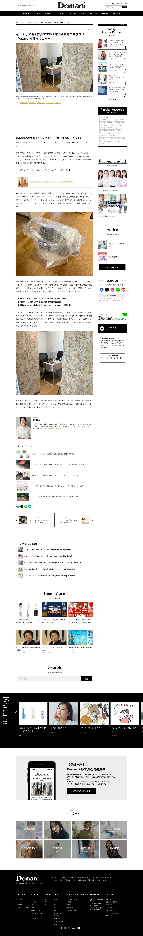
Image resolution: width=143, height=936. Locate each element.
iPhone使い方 (104, 135)
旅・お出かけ (57, 913)
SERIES (105, 14)
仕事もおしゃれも (111, 127)
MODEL (83, 14)
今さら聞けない (105, 117)
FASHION (27, 14)
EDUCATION (72, 14)
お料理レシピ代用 (105, 133)
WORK (47, 14)
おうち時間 (50, 102)
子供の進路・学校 (71, 910)
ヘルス (55, 907)
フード (55, 902)
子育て (55, 910)
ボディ (32, 907)
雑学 (46, 899)
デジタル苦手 (116, 133)
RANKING (115, 14)
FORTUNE (94, 14)
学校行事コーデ (71, 902)
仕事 (46, 902)
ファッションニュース (22, 907)
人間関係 (103, 119)
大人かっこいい (120, 138)
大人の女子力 (112, 119)
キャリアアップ (120, 125)
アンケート (111, 327)
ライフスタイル (25, 22)
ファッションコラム (21, 902)
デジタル (47, 904)
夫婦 (112, 125)
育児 (102, 122)
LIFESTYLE (58, 14)
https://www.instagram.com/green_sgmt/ (51, 428)
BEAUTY (37, 14)
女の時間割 (109, 141)
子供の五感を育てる (72, 899)
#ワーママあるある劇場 (107, 138)
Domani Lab (24, 102)
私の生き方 (57, 918)
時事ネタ (117, 141)
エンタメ (56, 904)
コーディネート (20, 899)
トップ (18, 22)
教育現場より (70, 904)
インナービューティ (36, 918)
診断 (102, 127)
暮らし (32, 22)
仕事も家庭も (104, 125)
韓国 (118, 130)
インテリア (38, 22)
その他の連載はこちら (112, 267)
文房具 (103, 143)
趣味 (123, 122)
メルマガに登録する (81, 791)
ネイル (32, 916)
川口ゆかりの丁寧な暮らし (107, 130)
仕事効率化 (109, 122)
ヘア (32, 904)
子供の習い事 (70, 907)
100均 (117, 122)
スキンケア (33, 902)
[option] (33, 719)
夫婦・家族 (57, 916)
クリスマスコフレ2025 (37, 913)
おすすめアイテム (21, 904)
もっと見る (112, 99)
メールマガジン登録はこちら (112, 295)
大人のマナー (115, 117)
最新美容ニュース (35, 910)
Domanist (33, 102)
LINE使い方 (114, 135)
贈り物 (55, 924)
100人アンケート (58, 921)
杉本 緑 (58, 102)
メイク (32, 899)
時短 (102, 141)
